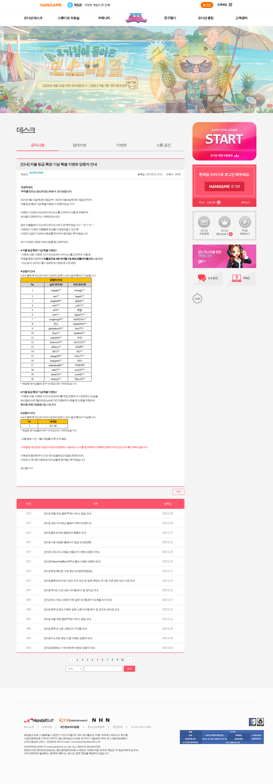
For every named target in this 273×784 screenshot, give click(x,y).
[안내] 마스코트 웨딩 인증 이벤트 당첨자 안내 (68, 638)
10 (122, 659)
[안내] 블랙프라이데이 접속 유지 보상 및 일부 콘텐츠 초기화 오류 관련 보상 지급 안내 (89, 580)
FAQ (240, 278)
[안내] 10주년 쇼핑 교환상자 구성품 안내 (65, 628)
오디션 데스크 (33, 18)
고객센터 (241, 18)
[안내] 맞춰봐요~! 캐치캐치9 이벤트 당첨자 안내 (69, 647)
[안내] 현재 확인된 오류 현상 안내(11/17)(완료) (68, 571)
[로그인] (207, 5)
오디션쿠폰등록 (204, 232)
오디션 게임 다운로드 (224, 155)
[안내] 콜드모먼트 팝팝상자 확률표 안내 (65, 532)
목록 (178, 491)
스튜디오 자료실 (68, 18)
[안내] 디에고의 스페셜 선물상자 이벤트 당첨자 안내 (71, 551)
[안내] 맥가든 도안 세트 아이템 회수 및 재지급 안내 (71, 590)
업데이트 (79, 145)
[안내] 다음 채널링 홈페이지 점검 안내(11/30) (67, 542)
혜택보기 (245, 202)
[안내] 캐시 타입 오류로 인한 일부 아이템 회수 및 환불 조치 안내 (78, 599)
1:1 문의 (207, 278)
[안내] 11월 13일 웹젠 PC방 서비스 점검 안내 (67, 619)
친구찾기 (170, 18)
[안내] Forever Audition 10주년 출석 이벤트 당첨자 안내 (72, 561)
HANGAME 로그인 (224, 186)
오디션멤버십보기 (222, 232)
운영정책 (117, 726)
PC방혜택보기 (245, 232)
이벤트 (122, 145)
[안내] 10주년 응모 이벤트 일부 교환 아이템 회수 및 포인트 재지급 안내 (81, 609)
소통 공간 (163, 145)
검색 (129, 668)
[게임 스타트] (224, 136)
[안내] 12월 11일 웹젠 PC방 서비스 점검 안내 (67, 513)
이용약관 (47, 726)
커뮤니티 (104, 18)
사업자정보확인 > (119, 738)
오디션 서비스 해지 (141, 726)
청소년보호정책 (96, 726)
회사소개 (29, 726)
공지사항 (37, 145)
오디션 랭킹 (205, 18)
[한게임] (51, 5)
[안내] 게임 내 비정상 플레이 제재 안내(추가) (67, 523)
